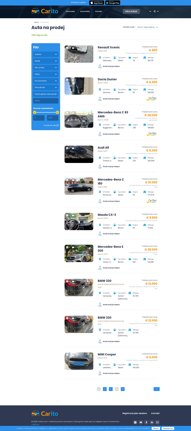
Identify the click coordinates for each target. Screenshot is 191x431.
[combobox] (147, 27)
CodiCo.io (35, 424)
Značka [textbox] (38, 54)
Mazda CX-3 (107, 215)
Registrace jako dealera (134, 413)
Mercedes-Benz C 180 (111, 182)
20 (69, 281)
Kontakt (98, 11)
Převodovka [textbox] (40, 87)
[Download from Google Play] (112, 3)
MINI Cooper (107, 354)
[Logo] (44, 11)
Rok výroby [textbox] (39, 67)
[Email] (157, 422)
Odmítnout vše (168, 428)
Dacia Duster (107, 79)
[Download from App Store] (96, 3)
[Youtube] (141, 422)
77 (123, 389)
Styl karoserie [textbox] (41, 81)
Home (36, 22)
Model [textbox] (37, 61)
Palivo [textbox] (37, 74)
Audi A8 (103, 148)
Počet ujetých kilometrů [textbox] (45, 94)
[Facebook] (146, 422)
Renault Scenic (109, 47)
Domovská (70, 11)
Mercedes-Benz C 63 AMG (113, 114)
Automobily (85, 11)
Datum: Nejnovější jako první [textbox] (148, 27)
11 (69, 215)
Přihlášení (131, 11)
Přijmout (156, 428)
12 (69, 80)
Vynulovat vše (50, 125)
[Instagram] (135, 422)
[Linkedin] (152, 422)
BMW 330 (104, 281)
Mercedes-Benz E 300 (110, 249)
